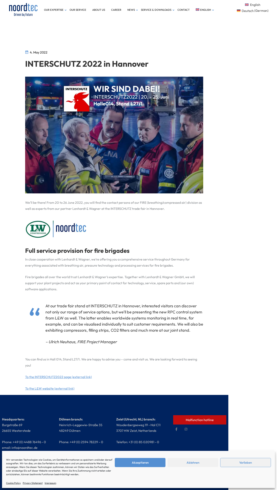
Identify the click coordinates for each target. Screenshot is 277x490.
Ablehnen (193, 462)
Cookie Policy (13, 483)
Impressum (50, 483)
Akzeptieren (140, 462)
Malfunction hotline (200, 420)
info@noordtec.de (25, 448)
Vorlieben (245, 462)
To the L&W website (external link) (49, 388)
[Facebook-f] (176, 429)
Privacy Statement (33, 483)
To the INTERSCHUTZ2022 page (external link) (58, 377)
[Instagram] (186, 429)
